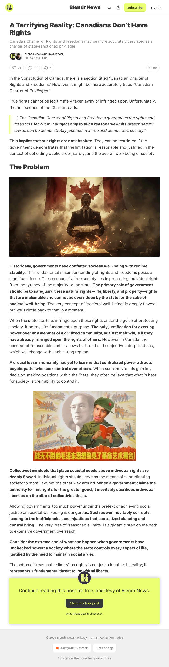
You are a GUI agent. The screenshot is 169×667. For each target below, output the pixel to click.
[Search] (109, 7)
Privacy (82, 638)
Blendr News (33, 54)
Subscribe (135, 7)
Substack (64, 658)
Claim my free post (84, 603)
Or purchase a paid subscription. (84, 614)
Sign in (156, 7)
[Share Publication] (118, 7)
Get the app (104, 648)
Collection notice (111, 638)
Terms (93, 638)
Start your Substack (74, 648)
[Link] (3, 166)
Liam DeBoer (56, 54)
